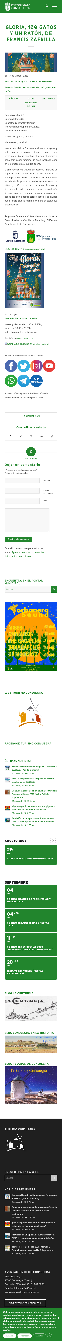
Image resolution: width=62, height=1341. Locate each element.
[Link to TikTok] (52, 436)
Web (45, 501)
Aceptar (9, 1336)
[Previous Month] (51, 840)
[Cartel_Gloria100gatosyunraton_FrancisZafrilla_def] (31, 62)
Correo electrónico (48, 493)
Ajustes (39, 1336)
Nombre (47, 481)
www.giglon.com (25, 338)
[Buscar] (45, 6)
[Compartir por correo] (41, 436)
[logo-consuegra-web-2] (26, 6)
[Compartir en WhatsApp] (31, 436)
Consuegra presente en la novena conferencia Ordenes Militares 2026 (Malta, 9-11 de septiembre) (34, 794)
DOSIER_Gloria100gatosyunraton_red (25, 249)
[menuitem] (45, 6)
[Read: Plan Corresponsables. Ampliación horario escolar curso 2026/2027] (7, 780)
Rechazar (25, 1336)
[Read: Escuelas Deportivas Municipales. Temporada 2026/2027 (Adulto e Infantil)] (7, 768)
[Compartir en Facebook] (10, 436)
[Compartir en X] (20, 436)
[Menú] (53, 6)
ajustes (6, 1329)
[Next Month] (55, 840)
